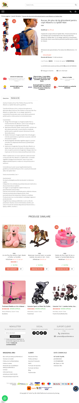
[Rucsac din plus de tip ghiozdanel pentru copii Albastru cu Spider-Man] (24, 37)
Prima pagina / (6, 16)
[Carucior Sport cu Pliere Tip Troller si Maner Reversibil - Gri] (39, 292)
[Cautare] (76, 4)
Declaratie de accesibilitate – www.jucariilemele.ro (11, 366)
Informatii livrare (7, 372)
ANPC (30, 363)
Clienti (31, 353)
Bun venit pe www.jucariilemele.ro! (13, 356)
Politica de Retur (33, 359)
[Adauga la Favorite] (21, 269)
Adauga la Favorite (47, 71)
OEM (42, 25)
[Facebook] (34, 333)
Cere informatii (62, 71)
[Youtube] (37, 333)
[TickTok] (41, 333)
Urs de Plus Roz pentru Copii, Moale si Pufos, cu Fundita (14, 256)
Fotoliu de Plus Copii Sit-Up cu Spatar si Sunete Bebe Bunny (64, 256)
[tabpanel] (24, 37)
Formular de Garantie (34, 365)
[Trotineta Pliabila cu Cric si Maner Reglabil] (14, 292)
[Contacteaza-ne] (70, 12)
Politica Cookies (7, 363)
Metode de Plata (33, 356)
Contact (5, 370)
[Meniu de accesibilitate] (76, 388)
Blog (29, 370)
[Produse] (3, 12)
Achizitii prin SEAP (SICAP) (10, 374)
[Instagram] (45, 333)
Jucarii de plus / (17, 16)
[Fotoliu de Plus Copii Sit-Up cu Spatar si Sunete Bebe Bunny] (64, 236)
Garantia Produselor (34, 361)
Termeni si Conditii (8, 359)
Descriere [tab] (6, 98)
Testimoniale (32, 372)
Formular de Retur (33, 368)
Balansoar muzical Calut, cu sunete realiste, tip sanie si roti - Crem (39, 256)
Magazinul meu (9, 353)
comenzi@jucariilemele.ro (65, 336)
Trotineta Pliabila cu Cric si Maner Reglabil (16, 306)
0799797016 (64, 333)
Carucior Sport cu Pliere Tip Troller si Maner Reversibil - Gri (46, 306)
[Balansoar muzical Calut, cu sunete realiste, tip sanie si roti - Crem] (39, 236)
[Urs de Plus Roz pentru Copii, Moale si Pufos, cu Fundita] (14, 236)
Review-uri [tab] (15, 98)
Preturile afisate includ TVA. (10, 376)
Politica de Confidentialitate (11, 343)
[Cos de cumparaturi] (75, 12)
